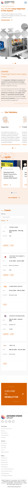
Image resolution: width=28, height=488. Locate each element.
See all (3, 220)
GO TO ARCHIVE (12, 197)
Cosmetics (3, 447)
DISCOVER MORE (5, 20)
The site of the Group (6, 428)
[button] (12, 63)
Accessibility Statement (6, 475)
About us (3, 431)
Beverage (3, 445)
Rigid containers (5, 452)
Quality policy (4, 462)
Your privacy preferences (7, 469)
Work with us (4, 433)
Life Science (4, 443)
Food (2, 450)
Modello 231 (4, 460)
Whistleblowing (5, 473)
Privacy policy (4, 464)
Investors (3, 437)
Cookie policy (4, 467)
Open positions (5, 435)
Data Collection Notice (6, 471)
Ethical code (4, 458)
